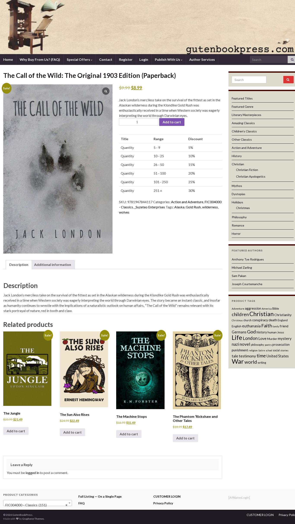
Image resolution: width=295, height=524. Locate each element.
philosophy (257, 344)
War (238, 361)
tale (235, 356)
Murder (272, 339)
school (269, 350)
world (250, 362)
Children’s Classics (244, 131)
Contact (105, 59)
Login (143, 59)
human (272, 332)
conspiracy (260, 320)
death (273, 320)
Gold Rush (193, 207)
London (250, 338)
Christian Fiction (247, 170)
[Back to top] (285, 514)
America (267, 308)
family (276, 326)
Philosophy (239, 217)
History (237, 156)
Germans (239, 332)
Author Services (202, 59)
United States (277, 356)
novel (245, 344)
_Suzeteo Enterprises (149, 207)
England (283, 320)
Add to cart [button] (16, 431)
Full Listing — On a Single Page (100, 496)
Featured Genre (242, 106)
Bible (275, 308)
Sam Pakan (239, 276)
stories (284, 350)
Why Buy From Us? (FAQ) (40, 59)
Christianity (283, 315)
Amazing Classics (243, 123)
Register (126, 59)
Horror (236, 233)
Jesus (280, 332)
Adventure (238, 308)
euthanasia (251, 326)
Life (237, 337)
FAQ (81, 503)
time (261, 355)
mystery (285, 338)
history (262, 332)
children (240, 314)
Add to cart (172, 122)
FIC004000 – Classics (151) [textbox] (36, 505)
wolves (124, 212)
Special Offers (79, 59)
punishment (240, 350)
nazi (235, 344)
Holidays (237, 202)
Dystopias (238, 194)
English (236, 326)
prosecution (281, 344)
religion (253, 350)
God (251, 331)
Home (8, 59)
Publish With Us (168, 59)
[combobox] (37, 503)
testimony (247, 356)
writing (262, 362)
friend (284, 326)
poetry (268, 344)
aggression (253, 308)
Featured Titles (242, 98)
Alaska (179, 207)
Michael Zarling (242, 267)
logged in (32, 473)
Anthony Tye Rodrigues (248, 259)
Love (262, 338)
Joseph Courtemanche (247, 284)
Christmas (243, 208)
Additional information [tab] (52, 264)
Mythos (237, 186)
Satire (261, 350)
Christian (238, 164)
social (276, 350)
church (247, 320)
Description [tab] (18, 264)
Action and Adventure (187, 202)
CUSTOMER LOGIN (167, 496)
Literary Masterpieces (246, 115)
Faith (266, 325)
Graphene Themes (33, 518)
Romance (238, 225)
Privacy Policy (163, 503)
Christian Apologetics (250, 176)
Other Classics (242, 139)
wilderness (210, 207)
